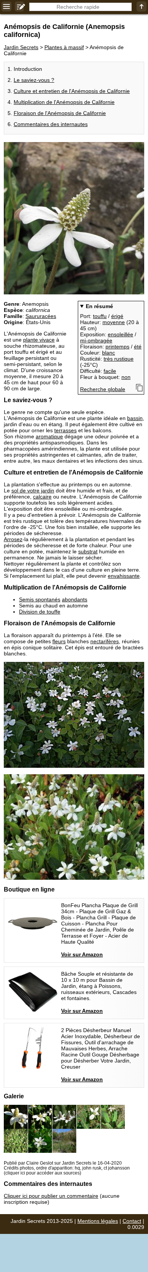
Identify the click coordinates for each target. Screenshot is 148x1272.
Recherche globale (102, 389)
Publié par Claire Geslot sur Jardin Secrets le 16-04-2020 (63, 1162)
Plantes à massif (64, 47)
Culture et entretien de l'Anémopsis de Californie (72, 91)
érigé (117, 316)
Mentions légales (97, 1221)
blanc (108, 353)
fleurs (59, 641)
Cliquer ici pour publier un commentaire (51, 1196)
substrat (88, 551)
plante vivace (39, 340)
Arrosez (13, 539)
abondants (74, 599)
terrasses (65, 430)
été (138, 347)
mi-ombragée (96, 340)
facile (110, 371)
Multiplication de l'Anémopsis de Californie (64, 102)
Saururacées (40, 316)
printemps (117, 347)
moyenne (113, 322)
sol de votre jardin (32, 490)
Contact (132, 1221)
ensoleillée (120, 334)
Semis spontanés (39, 599)
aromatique (49, 436)
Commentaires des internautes (51, 124)
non (126, 377)
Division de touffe (39, 612)
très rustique (119, 359)
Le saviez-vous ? (34, 80)
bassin (135, 418)
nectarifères (104, 641)
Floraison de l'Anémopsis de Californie (60, 113)
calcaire (42, 497)
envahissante (124, 576)
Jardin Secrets (21, 47)
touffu (100, 316)
